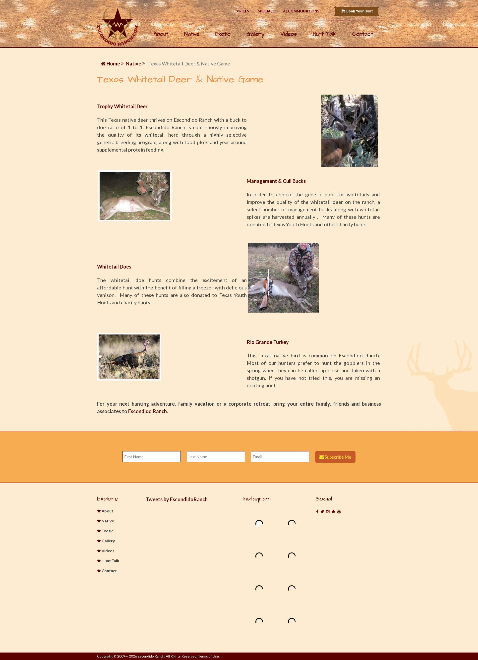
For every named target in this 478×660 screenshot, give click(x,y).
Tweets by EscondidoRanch (177, 499)
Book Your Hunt (359, 11)
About (160, 34)
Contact (362, 34)
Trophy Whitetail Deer (122, 106)
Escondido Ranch (147, 411)
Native (191, 34)
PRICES (243, 11)
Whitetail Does (114, 267)
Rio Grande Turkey (268, 342)
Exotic (223, 34)
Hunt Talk (324, 34)
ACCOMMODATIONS (301, 11)
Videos (288, 34)
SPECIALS (266, 11)
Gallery (255, 34)
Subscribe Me (337, 457)
